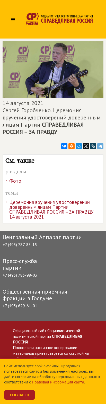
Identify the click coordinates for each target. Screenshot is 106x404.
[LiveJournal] (93, 146)
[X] (86, 146)
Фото (15, 181)
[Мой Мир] (79, 146)
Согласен (19, 394)
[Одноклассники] (71, 146)
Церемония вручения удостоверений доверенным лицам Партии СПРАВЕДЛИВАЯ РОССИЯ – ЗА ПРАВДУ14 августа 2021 (51, 209)
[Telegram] (100, 146)
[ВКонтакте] (64, 146)
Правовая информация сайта (58, 382)
